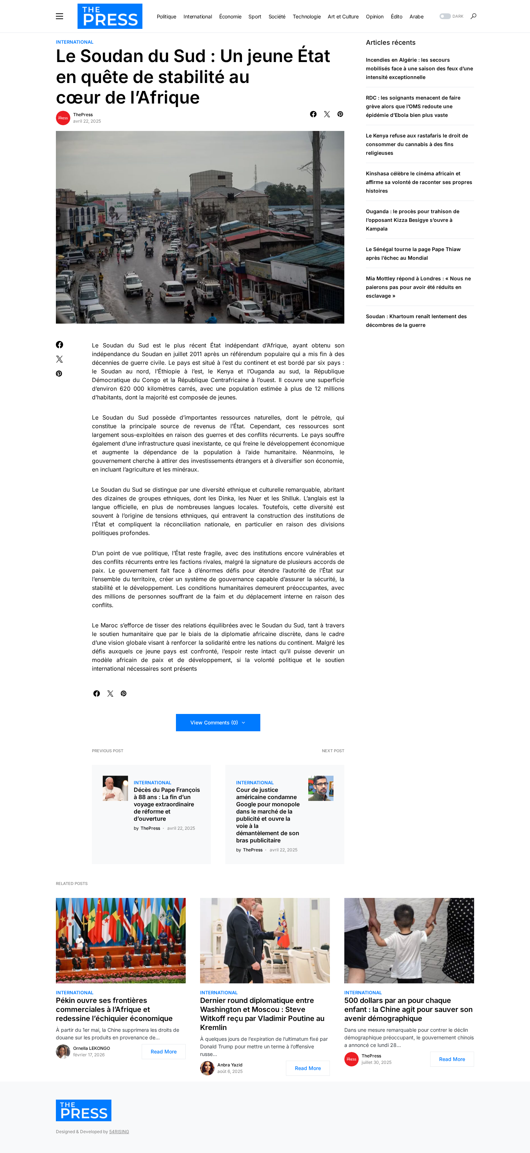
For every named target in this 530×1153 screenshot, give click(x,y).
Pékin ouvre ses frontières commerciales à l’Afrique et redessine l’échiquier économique (114, 1009)
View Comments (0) (214, 722)
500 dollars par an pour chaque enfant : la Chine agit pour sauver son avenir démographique (408, 1009)
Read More (164, 1051)
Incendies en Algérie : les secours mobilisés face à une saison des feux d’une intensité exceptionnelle (419, 68)
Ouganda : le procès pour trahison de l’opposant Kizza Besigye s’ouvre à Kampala (412, 220)
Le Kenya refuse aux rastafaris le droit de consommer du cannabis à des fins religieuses (417, 144)
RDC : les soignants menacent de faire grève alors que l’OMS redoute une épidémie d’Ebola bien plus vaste (413, 106)
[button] (59, 16)
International (74, 42)
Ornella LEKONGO (91, 1048)
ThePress (83, 114)
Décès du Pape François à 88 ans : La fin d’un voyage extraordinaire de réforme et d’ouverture (167, 804)
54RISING (119, 1131)
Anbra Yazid (229, 1064)
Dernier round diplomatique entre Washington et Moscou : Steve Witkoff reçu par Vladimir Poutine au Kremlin (262, 1014)
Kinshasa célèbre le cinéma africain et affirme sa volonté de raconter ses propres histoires (419, 182)
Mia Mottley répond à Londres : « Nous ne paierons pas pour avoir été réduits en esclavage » (418, 287)
